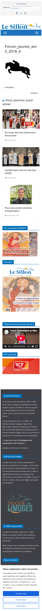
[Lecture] (5, 346)
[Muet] (33, 346)
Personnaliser (21, 600)
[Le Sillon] (21, 24)
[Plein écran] (36, 346)
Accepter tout (21, 593)
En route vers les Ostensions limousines (20, 134)
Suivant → (35, 93)
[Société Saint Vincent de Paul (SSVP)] (20, 149)
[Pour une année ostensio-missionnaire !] (20, 186)
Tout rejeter (21, 606)
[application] (20, 338)
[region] (21, 588)
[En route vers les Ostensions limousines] (20, 111)
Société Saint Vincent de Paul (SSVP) (20, 172)
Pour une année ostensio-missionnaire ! (18, 209)
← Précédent (8, 87)
